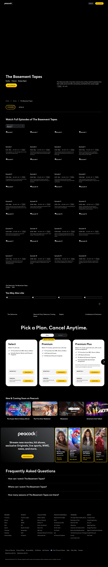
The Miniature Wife (59, 522)
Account (89, 522)
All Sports (23, 535)
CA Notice (38, 550)
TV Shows (6, 517)
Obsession (73, 525)
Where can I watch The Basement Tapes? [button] (27, 487)
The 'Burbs (56, 530)
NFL (22, 525)
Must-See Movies (42, 525)
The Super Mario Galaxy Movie (78, 517)
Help (68, 550)
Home (7, 101)
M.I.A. (55, 520)
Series (15, 101)
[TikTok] (93, 549)
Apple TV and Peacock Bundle (94, 530)
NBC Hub (39, 530)
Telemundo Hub (41, 535)
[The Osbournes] (18, 304)
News (5, 522)
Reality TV (40, 522)
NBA (22, 520)
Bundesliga (24, 530)
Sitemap (6, 533)
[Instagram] (101, 549)
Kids (5, 525)
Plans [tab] (47, 335)
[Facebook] (89, 549)
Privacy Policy (20, 550)
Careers (80, 550)
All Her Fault (57, 527)
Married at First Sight (59, 517)
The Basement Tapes (26, 101)
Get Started (99, 3)
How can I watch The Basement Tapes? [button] (26, 478)
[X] (89, 553)
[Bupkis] (70, 304)
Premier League (25, 517)
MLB (22, 533)
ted (55, 533)
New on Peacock (41, 520)
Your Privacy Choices (59, 550)
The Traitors (57, 525)
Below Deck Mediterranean (77, 530)
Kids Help (74, 550)
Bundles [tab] (60, 335)
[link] (18, 277)
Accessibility (29, 550)
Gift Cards (89, 535)
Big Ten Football (25, 527)
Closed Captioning (92, 520)
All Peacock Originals (59, 535)
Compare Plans (91, 517)
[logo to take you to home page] (8, 4)
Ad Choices (45, 550)
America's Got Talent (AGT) (78, 527)
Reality (8, 81)
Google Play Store (91, 527)
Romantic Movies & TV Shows (45, 533)
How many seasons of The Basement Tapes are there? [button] (33, 495)
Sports (6, 527)
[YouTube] (97, 549)
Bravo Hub (40, 527)
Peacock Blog (7, 535)
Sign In (91, 3)
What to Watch (41, 517)
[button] (18, 408)
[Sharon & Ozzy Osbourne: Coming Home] (44, 304)
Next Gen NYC (74, 522)
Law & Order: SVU (75, 538)
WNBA (22, 522)
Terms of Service (10, 550)
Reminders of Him (75, 520)
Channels (6, 530)
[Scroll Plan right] (104, 362)
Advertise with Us (10, 553)
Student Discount (91, 533)
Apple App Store (91, 525)
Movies (6, 520)
